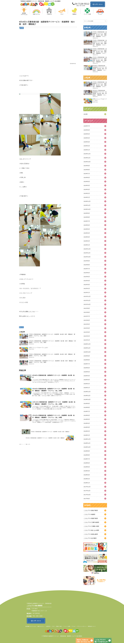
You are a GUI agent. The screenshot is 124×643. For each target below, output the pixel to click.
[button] (105, 21)
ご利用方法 (48, 626)
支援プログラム (40, 626)
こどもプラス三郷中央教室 (91, 522)
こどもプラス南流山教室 (91, 534)
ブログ (53, 626)
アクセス (73, 626)
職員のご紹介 (59, 626)
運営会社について (92, 626)
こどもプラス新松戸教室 (91, 510)
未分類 (22, 327)
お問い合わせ (99, 4)
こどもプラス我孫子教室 (91, 518)
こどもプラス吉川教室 (90, 538)
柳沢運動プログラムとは (30, 626)
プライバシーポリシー (81, 626)
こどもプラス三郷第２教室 (91, 526)
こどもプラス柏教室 (89, 514)
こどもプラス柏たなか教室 (91, 530)
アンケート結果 (67, 626)
